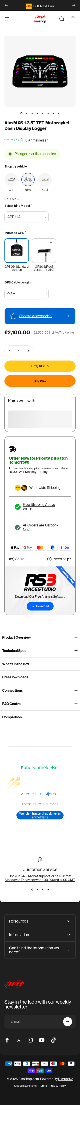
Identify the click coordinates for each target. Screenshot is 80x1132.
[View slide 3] (42, 889)
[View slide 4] (48, 889)
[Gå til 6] (48, 113)
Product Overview (16, 637)
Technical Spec (14, 651)
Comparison (12, 717)
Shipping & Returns (25, 1085)
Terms (43, 1085)
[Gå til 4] (37, 113)
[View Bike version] (28, 179)
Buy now (40, 381)
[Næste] (74, 5)
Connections (12, 690)
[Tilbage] (6, 5)
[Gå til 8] (58, 113)
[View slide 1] (32, 889)
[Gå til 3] (32, 113)
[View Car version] (11, 179)
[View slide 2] (37, 889)
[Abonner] (67, 1021)
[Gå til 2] (26, 113)
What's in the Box (15, 664)
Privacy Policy (58, 1085)
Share (20, 559)
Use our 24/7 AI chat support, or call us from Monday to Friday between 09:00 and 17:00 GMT (40, 878)
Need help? (62, 559)
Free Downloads (15, 677)
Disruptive (65, 1079)
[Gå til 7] (53, 113)
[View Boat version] (45, 179)
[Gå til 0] (21, 113)
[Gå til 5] (42, 113)
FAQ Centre (11, 704)
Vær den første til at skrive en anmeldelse (40, 815)
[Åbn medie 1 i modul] (40, 71)
